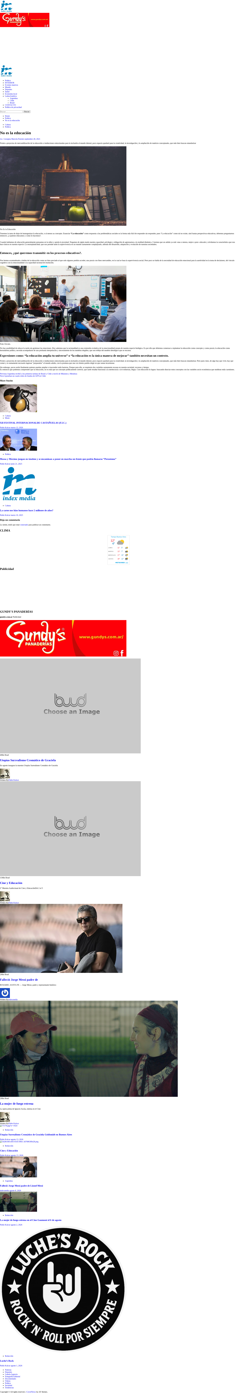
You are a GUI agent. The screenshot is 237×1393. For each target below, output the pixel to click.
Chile (12, 100)
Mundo (8, 87)
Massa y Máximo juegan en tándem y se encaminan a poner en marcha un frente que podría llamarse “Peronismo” (58, 459)
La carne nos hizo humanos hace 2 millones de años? (26, 510)
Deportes (8, 89)
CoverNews (31, 1392)
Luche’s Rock (7, 1361)
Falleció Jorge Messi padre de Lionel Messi (21, 1185)
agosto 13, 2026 (17, 1139)
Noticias (8, 1370)
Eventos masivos (11, 85)
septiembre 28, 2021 (32, 139)
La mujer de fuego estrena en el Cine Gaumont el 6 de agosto (30, 1220)
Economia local (11, 94)
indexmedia (13, 999)
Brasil (12, 103)
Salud (7, 92)
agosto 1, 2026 (16, 1366)
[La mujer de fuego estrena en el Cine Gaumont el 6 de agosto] (18, 1211)
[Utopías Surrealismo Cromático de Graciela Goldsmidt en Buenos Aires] (8, 1126)
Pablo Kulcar (5, 427)
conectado (24, 525)
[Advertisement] (118, 46)
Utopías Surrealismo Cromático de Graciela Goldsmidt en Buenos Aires (36, 1134)
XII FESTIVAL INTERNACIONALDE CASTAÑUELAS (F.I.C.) (33, 422)
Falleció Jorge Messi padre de (19, 979)
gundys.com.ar (6, 617)
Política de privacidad (13, 107)
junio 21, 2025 (16, 464)
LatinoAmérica (11, 96)
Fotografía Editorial (12, 1376)
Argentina (14, 98)
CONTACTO (10, 105)
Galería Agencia (11, 1374)
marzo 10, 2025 (17, 515)
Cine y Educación (11, 883)
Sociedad (8, 1385)
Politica (8, 80)
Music (7, 418)
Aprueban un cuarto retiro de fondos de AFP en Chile (23, 376)
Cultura (8, 125)
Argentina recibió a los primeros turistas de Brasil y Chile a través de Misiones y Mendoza (38, 374)
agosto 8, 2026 (15, 1190)
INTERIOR (9, 83)
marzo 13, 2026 (17, 427)
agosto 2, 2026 (16, 1225)
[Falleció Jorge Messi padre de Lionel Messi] (18, 1177)
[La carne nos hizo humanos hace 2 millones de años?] (18, 501)
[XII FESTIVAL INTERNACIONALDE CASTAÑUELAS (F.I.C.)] (18, 411)
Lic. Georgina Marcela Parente (12, 139)
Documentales (10, 1379)
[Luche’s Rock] (63, 1352)
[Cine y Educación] (19, 1142)
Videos (7, 1381)
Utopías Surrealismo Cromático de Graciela (28, 760)
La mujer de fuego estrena (16, 1103)
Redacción (9, 1130)
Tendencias (9, 1388)
